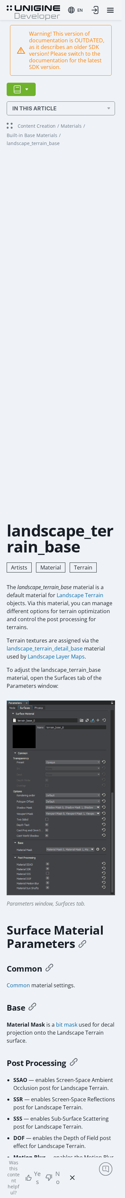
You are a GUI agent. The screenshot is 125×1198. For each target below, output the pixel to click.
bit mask (66, 1024)
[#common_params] (49, 969)
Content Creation (37, 126)
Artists (19, 567)
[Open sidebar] (21, 89)
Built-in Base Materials (32, 135)
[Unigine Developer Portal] (33, 12)
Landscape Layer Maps (56, 656)
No (57, 1178)
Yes (37, 1178)
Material (50, 567)
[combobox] (75, 10)
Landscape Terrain (80, 595)
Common (18, 985)
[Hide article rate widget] (72, 1177)
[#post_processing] (74, 1063)
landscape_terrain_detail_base (45, 648)
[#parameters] (82, 943)
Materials (71, 126)
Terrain (83, 567)
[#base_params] (32, 1008)
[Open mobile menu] (110, 10)
